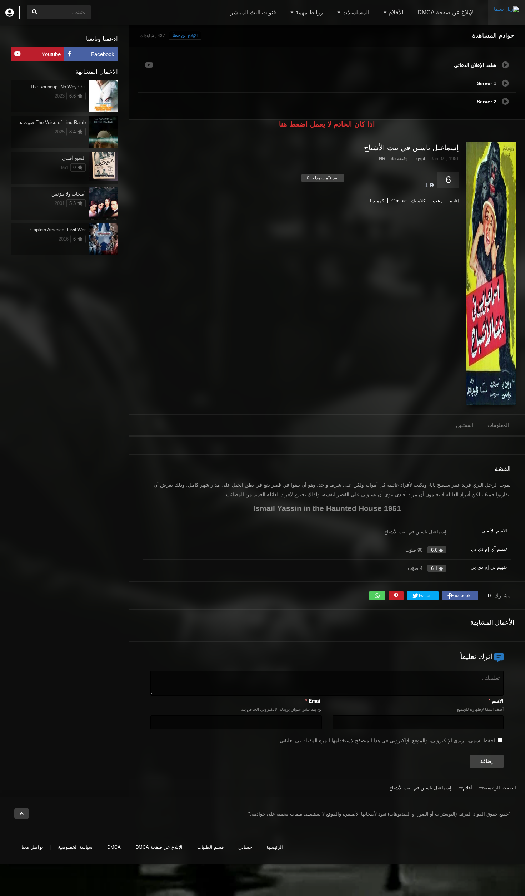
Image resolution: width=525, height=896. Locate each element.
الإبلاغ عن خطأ (185, 35)
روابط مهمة (309, 12)
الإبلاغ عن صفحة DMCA (446, 12)
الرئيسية (274, 847)
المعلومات (498, 425)
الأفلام (396, 12)
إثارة (454, 200)
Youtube (51, 54)
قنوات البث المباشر (253, 12)
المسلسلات (355, 12)
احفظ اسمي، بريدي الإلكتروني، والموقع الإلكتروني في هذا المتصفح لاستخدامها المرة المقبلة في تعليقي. (386, 740)
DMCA (114, 847)
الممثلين (464, 425)
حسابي (245, 847)
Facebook (102, 54)
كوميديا (377, 200)
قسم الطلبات (210, 847)
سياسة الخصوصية (75, 847)
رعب (437, 200)
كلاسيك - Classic (408, 200)
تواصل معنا (32, 847)
